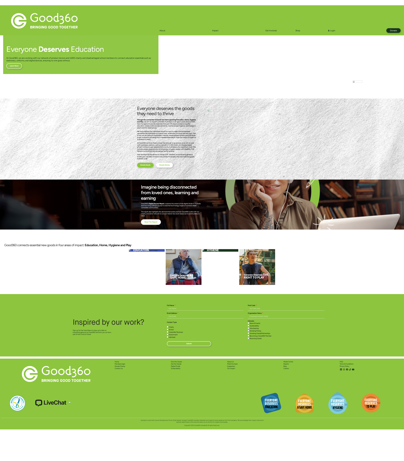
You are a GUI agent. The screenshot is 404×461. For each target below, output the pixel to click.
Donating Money (255, 331)
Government (173, 335)
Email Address (172, 313)
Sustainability (254, 326)
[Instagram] (344, 369)
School (171, 330)
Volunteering (254, 328)
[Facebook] (347, 369)
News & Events (255, 323)
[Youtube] (353, 369)
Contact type (172, 322)
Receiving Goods (256, 339)
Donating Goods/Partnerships (260, 333)
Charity (171, 327)
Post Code (252, 305)
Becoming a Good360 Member (260, 336)
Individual (172, 337)
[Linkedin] (341, 369)
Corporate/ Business (176, 332)
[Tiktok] (350, 369)
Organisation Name (255, 313)
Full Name (170, 305)
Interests (251, 321)
